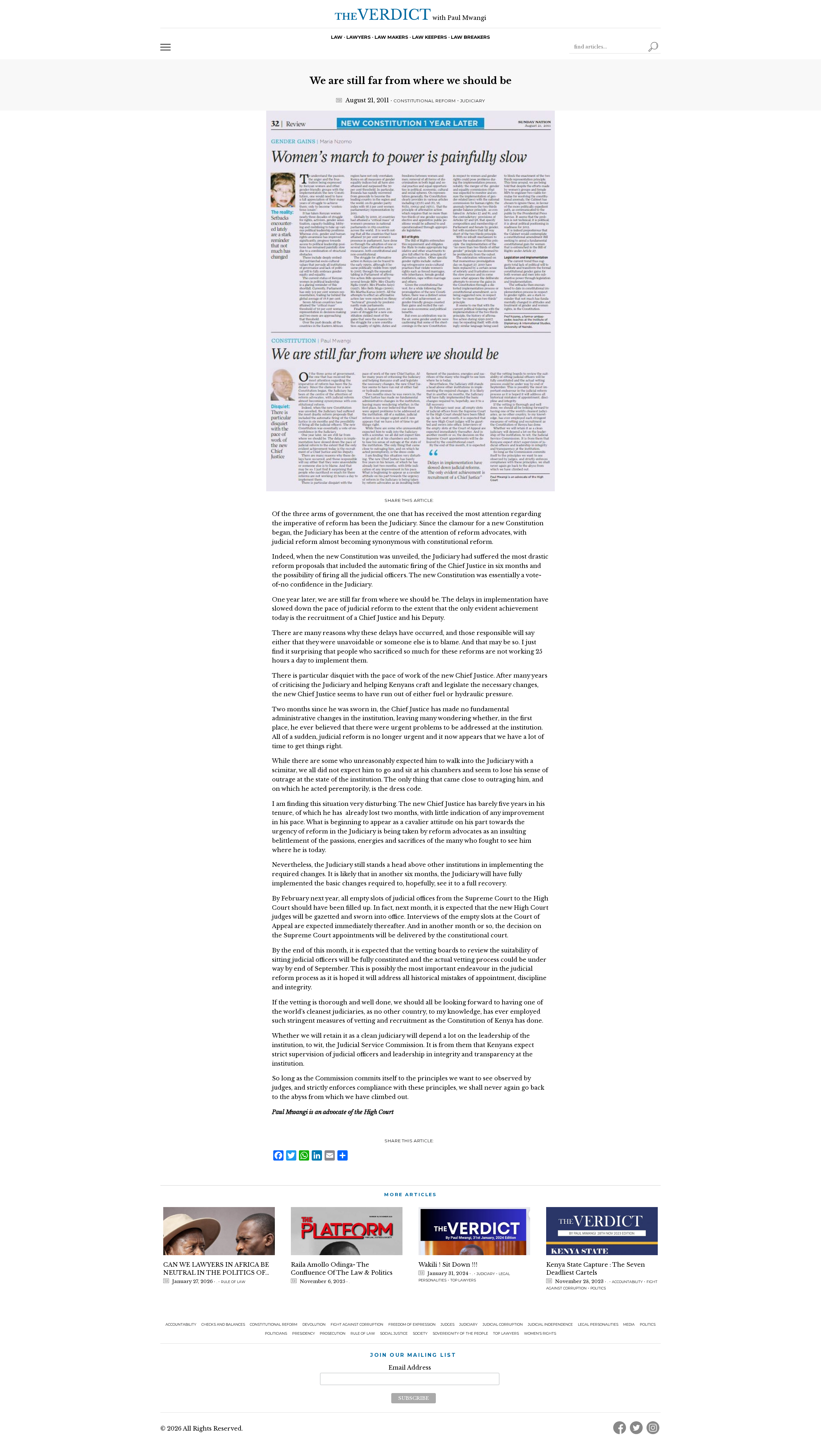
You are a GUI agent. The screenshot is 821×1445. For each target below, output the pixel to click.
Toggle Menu (165, 47)
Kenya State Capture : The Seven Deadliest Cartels (595, 1268)
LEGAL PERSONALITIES (598, 1324)
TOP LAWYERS (463, 1280)
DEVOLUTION (314, 1324)
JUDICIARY (472, 100)
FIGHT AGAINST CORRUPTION (357, 1324)
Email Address (409, 1367)
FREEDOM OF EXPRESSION (412, 1324)
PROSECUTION (332, 1333)
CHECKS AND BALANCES (223, 1324)
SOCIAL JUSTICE (394, 1333)
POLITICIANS (276, 1333)
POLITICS (598, 1288)
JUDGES (447, 1324)
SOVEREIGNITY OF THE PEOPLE (460, 1333)
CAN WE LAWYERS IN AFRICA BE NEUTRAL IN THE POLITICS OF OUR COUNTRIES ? (216, 1269)
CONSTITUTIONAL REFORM (425, 100)
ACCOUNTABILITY (627, 1282)
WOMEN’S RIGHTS (540, 1333)
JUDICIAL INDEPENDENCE (550, 1324)
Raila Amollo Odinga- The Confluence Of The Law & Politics (342, 1268)
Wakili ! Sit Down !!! (448, 1264)
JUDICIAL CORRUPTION (503, 1324)
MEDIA (629, 1324)
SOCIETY (420, 1333)
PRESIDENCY (303, 1333)
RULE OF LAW (233, 1282)
